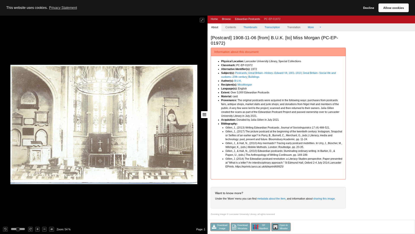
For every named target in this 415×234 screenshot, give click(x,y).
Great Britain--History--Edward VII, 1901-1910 (275, 73)
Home (214, 19)
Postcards (241, 73)
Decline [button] (368, 8)
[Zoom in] (37, 229)
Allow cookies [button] (393, 8)
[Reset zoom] (51, 229)
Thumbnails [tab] (250, 27)
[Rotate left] (5, 229)
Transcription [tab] (272, 27)
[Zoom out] (44, 229)
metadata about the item (271, 198)
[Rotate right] (30, 229)
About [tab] (214, 27)
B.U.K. (238, 80)
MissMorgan (245, 84)
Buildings (253, 76)
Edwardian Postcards (247, 19)
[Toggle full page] (202, 20)
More (311, 27)
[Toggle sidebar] (204, 114)
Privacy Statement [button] (63, 8)
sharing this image (324, 198)
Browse (226, 19)
